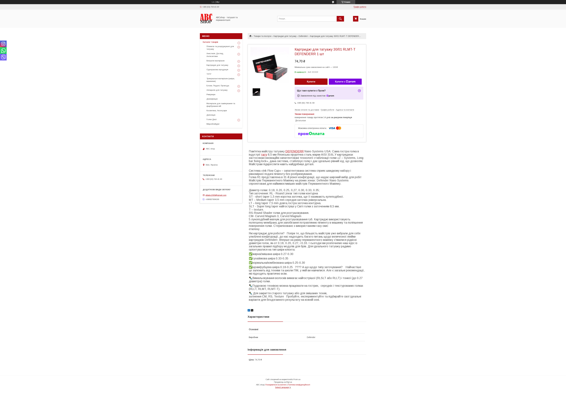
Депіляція (211, 115)
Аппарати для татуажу (217, 90)
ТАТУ (209, 74)
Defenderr (303, 36)
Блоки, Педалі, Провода (218, 86)
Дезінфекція (212, 99)
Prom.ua (296, 379)
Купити (311, 81)
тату (264, 154)
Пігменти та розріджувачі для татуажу (220, 47)
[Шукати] (340, 19)
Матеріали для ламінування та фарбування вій (221, 104)
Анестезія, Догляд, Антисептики (215, 54)
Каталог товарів (210, 42)
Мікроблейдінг (213, 124)
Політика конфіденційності (299, 385)
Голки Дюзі (212, 119)
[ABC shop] (206, 24)
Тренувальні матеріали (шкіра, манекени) (221, 79)
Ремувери (211, 94)
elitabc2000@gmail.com (215, 195)
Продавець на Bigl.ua (283, 382)
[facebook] (249, 311)
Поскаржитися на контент (275, 385)
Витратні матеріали (215, 61)
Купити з (340, 81)
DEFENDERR (294, 151)
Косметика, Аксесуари (217, 110)
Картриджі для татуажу (285, 36)
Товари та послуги (262, 36)
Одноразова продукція (217, 69)
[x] (252, 311)
